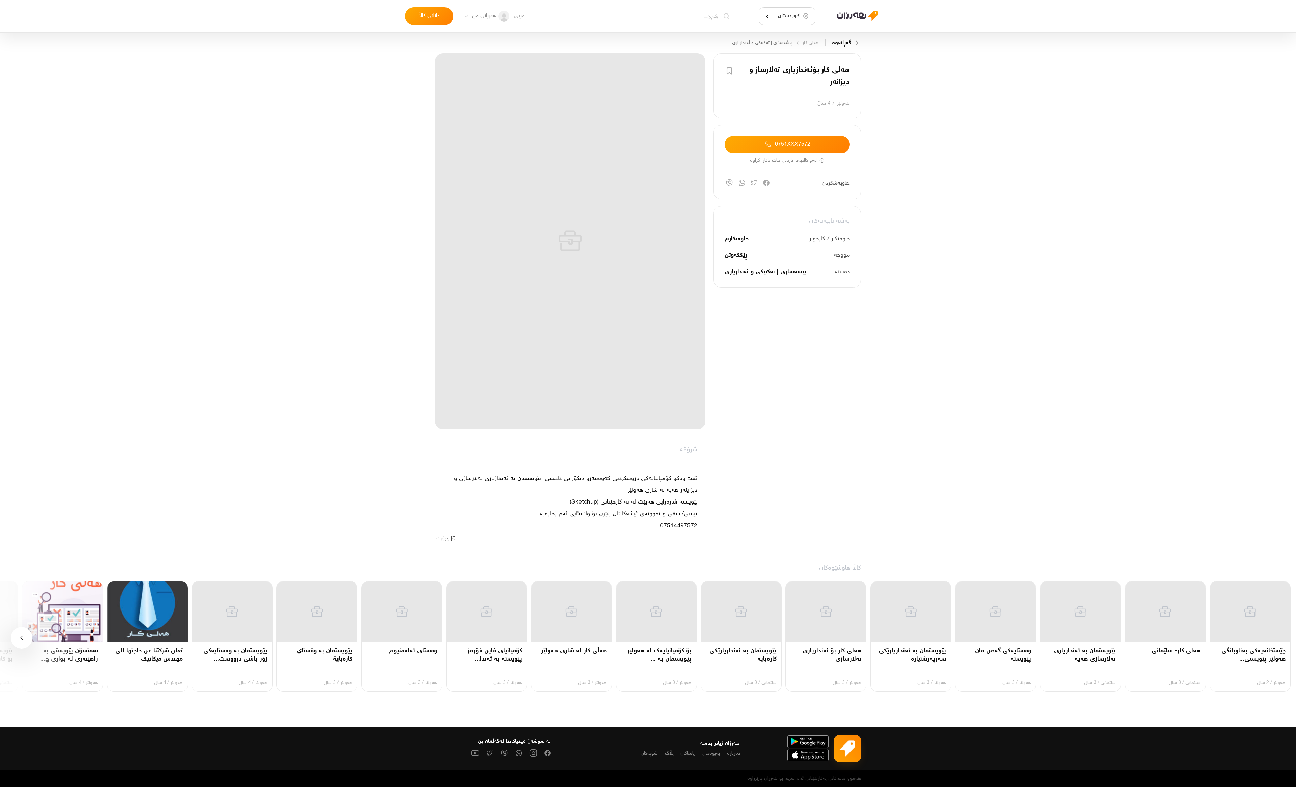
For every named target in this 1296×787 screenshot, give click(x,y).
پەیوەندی (711, 753)
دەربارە (733, 753)
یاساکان (687, 753)
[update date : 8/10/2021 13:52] (853, 16)
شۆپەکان (649, 753)
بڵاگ (669, 753)
